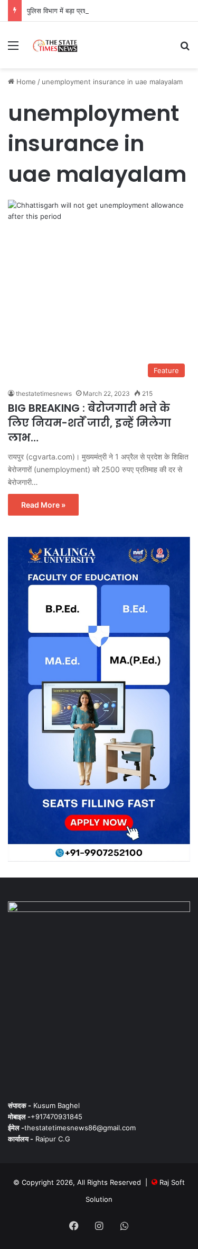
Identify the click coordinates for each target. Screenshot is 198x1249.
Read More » (43, 504)
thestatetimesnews (44, 393)
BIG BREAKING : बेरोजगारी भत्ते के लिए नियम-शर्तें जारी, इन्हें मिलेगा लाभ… (89, 423)
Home (25, 81)
